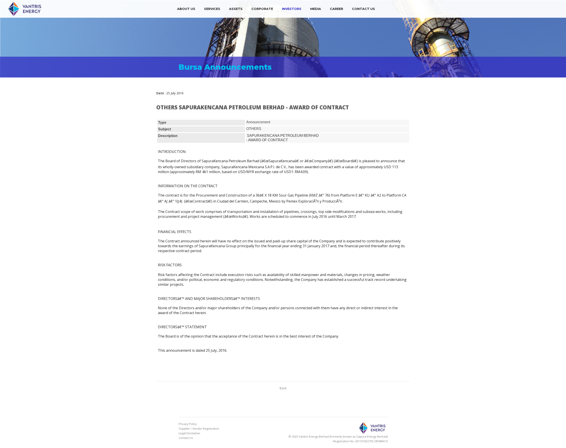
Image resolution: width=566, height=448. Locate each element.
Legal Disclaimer (189, 433)
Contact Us (363, 9)
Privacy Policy (188, 424)
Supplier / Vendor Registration (199, 429)
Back (283, 388)
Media (315, 9)
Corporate (262, 9)
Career (336, 9)
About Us (186, 9)
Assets (236, 9)
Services (212, 9)
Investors (291, 9)
